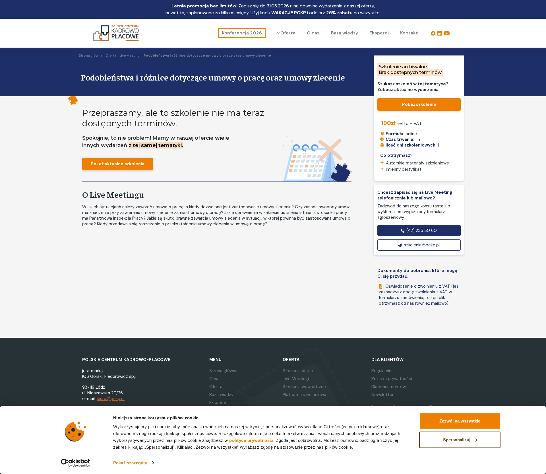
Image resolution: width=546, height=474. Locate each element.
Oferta (287, 33)
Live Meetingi (129, 55)
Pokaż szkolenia (419, 104)
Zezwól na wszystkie (459, 421)
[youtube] (447, 33)
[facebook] (433, 33)
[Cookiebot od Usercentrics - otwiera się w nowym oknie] (75, 463)
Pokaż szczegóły (130, 462)
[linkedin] (439, 33)
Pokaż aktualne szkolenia (117, 164)
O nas (313, 33)
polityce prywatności (251, 440)
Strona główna (90, 55)
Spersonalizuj (456, 439)
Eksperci (379, 33)
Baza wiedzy (344, 33)
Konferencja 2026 (242, 33)
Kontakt (409, 33)
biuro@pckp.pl (111, 398)
